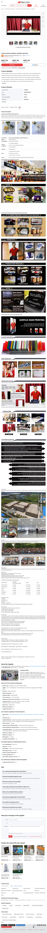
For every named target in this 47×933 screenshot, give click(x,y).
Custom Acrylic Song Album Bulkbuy (9, 920)
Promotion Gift (15, 888)
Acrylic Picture (21, 917)
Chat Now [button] (36, 65)
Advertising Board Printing (17, 890)
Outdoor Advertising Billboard (37, 905)
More (2, 922)
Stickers (21, 714)
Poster (25, 890)
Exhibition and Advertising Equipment (23, 9)
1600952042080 (4, 856)
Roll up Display (18, 905)
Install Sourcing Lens (7, 927)
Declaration (36, 929)
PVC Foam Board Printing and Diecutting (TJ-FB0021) (17, 876)
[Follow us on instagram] (41, 925)
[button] (2, 2)
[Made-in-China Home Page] (23, 2)
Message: (6, 826)
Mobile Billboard (5, 908)
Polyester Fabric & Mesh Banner (7, 890)
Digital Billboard (26, 905)
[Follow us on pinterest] (45, 925)
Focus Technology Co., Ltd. (14, 929)
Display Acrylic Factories (18, 914)
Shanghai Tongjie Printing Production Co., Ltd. (13, 55)
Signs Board (17, 714)
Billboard (33, 9)
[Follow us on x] (39, 925)
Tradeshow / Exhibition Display (40, 892)
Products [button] (12, 5)
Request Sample (22, 67)
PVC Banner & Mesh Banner (40, 888)
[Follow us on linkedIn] (33, 927)
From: (7, 819)
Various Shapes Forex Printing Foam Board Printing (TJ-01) (5, 876)
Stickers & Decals (27, 888)
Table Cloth (37, 714)
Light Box (11, 905)
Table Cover (3, 892)
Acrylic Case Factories (30, 914)
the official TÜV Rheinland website (37, 666)
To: (7, 823)
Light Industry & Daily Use (10, 9)
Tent (34, 714)
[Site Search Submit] (29, 5)
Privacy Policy (42, 929)
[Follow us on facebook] (38, 925)
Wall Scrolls (37, 890)
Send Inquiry (12, 64)
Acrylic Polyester (13, 917)
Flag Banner (11, 714)
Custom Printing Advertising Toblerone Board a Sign (28, 858)
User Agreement (30, 929)
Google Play (12, 925)
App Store (4, 925)
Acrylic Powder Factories (7, 914)
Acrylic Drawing (38, 917)
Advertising (4, 905)
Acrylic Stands (39, 914)
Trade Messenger (20, 925)
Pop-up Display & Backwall (29, 892)
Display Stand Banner (28, 714)
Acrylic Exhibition (30, 917)
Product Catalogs (18, 886)
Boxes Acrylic (4, 917)
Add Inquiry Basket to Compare (23, 47)
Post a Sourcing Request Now (35, 836)
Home (2, 9)
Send (10, 836)
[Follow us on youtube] (43, 925)
